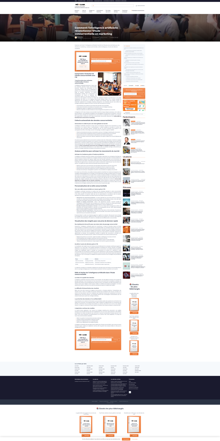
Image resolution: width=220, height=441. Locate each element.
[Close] (130, 212)
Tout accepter (126, 439)
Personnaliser (135, 439)
